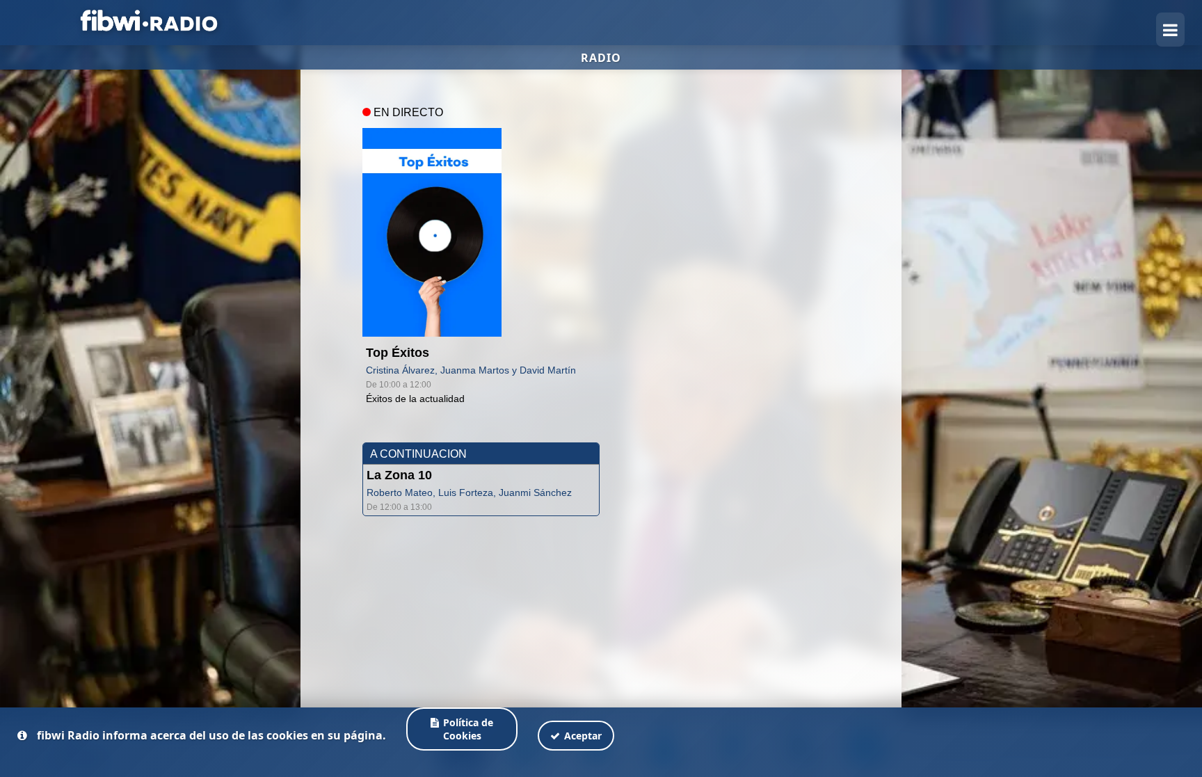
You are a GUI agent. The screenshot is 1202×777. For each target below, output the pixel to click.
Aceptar (583, 735)
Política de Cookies (468, 729)
